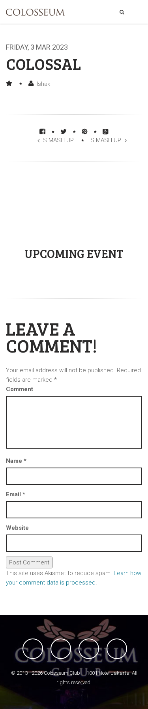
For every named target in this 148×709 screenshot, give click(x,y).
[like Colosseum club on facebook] (32, 648)
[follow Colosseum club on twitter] (61, 648)
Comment (19, 389)
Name (16, 460)
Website (17, 527)
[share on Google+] (106, 131)
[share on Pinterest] (85, 131)
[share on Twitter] (63, 131)
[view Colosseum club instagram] (117, 648)
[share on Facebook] (42, 131)
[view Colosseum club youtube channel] (89, 648)
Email (15, 494)
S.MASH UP (58, 140)
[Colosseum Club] (35, 12)
